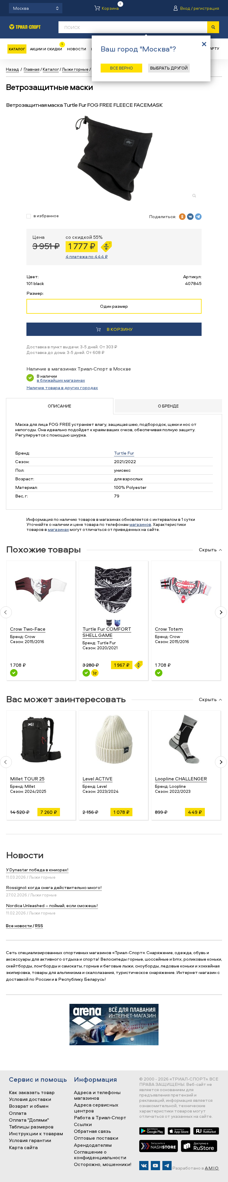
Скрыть (208, 550)
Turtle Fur (124, 453)
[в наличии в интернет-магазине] (95, 673)
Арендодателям (93, 1145)
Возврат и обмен (28, 1106)
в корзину (119, 329)
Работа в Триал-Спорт (100, 1118)
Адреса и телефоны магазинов (97, 1095)
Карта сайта (23, 1148)
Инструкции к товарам (36, 1134)
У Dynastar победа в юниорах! (37, 870)
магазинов (140, 524)
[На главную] (25, 27)
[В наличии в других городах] (14, 673)
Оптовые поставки (96, 1138)
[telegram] (198, 216)
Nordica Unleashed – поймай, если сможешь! (52, 905)
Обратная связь (92, 1131)
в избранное (46, 215)
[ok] (182, 216)
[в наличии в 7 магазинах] (86, 673)
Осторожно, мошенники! (103, 1164)
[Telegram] (167, 1165)
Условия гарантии (30, 1141)
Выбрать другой (169, 68)
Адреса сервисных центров (96, 1108)
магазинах (58, 529)
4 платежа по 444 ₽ (87, 256)
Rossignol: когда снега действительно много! (54, 887)
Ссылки (83, 1125)
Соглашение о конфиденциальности (100, 1155)
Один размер (114, 306)
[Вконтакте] (143, 1165)
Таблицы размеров (31, 1127)
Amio (212, 1168)
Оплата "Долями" (29, 1120)
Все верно (121, 68)
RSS (39, 925)
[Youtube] (155, 1165)
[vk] (190, 216)
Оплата (17, 1113)
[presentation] (6, 612)
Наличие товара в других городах (62, 387)
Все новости (19, 925)
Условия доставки (30, 1099)
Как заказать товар (32, 1093)
